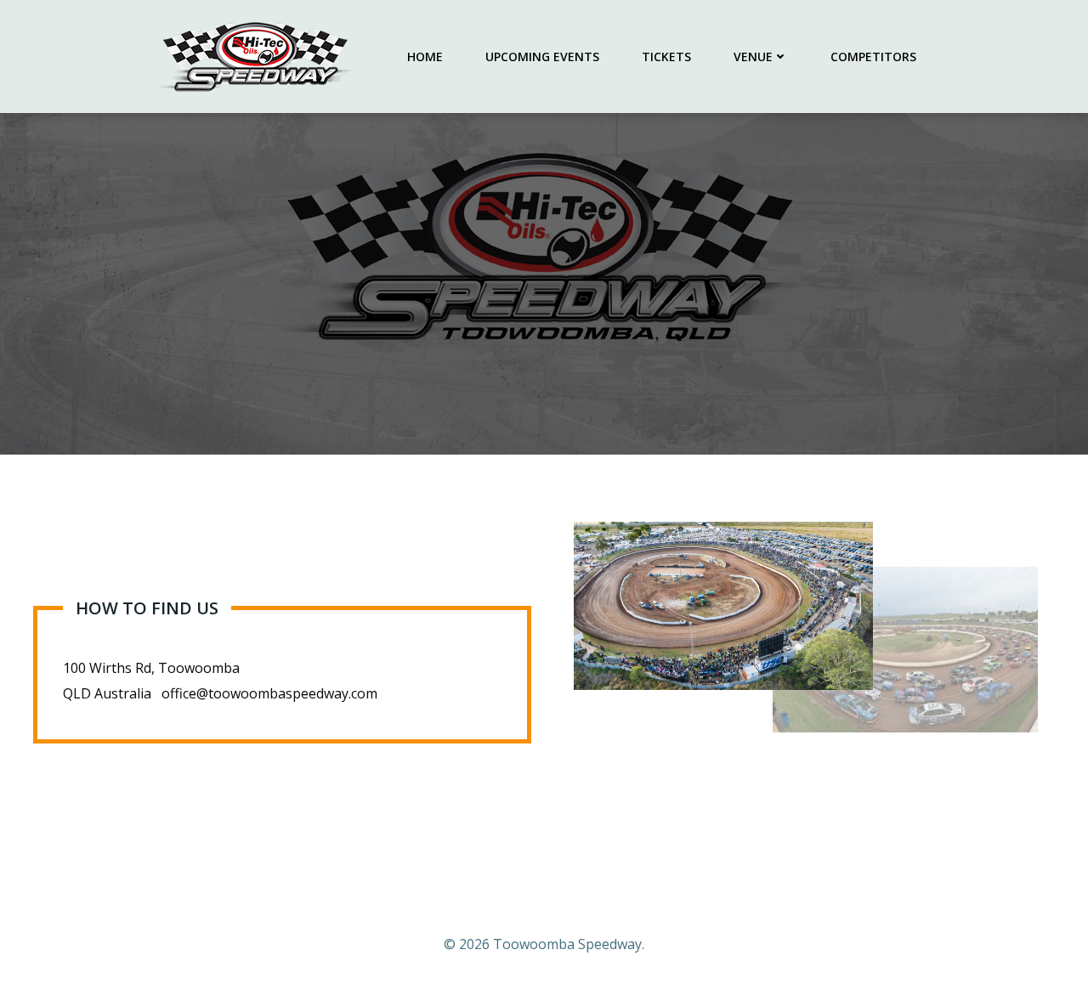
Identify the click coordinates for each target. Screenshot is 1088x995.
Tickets (666, 56)
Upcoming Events (542, 56)
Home (425, 56)
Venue (753, 56)
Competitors (873, 56)
